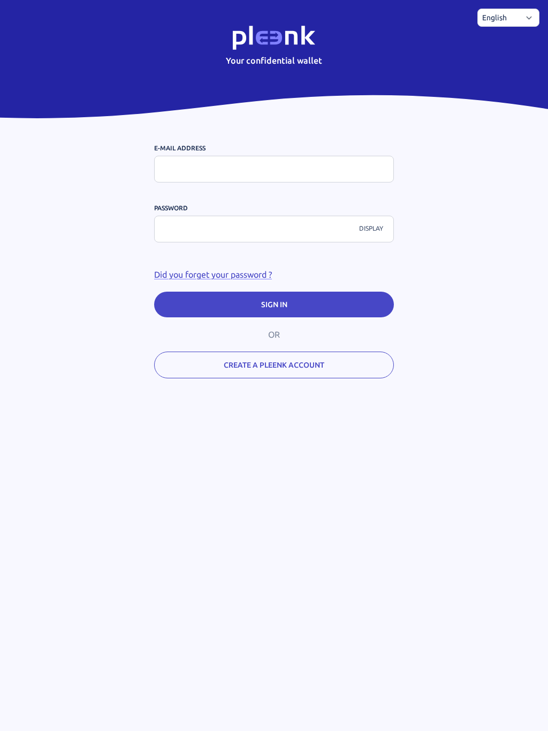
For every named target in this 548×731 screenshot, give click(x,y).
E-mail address (180, 147)
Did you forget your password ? (213, 274)
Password (171, 207)
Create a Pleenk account (274, 365)
